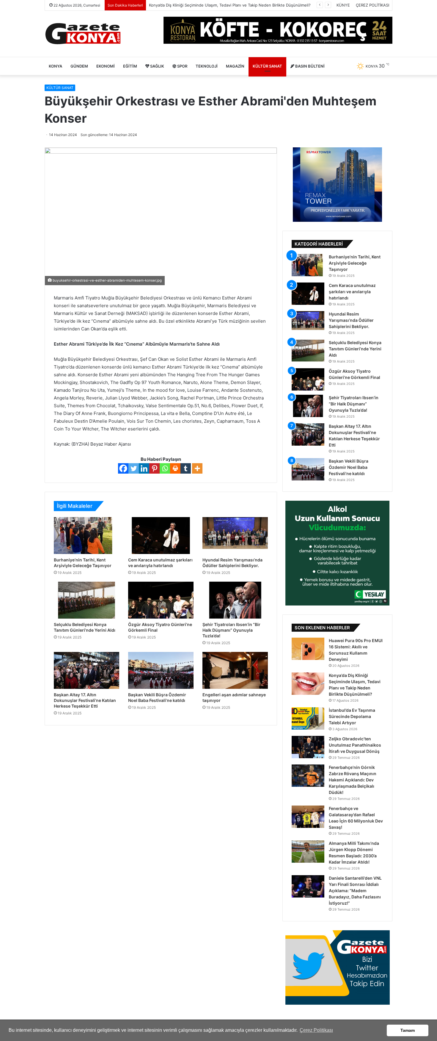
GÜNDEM (79, 66)
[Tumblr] (185, 468)
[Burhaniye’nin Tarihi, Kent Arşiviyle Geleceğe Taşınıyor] (86, 535)
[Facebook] (123, 468)
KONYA (55, 66)
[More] (197, 468)
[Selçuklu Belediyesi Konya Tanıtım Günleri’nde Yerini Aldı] (86, 600)
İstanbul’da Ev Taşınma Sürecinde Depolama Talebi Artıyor (352, 716)
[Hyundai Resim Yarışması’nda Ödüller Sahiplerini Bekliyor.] (235, 535)
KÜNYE (343, 5)
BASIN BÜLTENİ (309, 66)
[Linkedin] (144, 468)
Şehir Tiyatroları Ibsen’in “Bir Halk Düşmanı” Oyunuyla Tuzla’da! (231, 630)
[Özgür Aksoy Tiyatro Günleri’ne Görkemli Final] (161, 600)
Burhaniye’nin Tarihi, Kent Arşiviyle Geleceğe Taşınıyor (355, 263)
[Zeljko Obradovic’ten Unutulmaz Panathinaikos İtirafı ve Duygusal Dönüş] (308, 747)
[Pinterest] (154, 468)
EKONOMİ (105, 66)
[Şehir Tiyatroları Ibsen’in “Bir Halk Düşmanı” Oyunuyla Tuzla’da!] (235, 600)
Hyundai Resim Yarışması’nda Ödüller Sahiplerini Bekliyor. (351, 320)
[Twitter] (133, 468)
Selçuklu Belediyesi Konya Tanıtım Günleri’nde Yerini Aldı (355, 349)
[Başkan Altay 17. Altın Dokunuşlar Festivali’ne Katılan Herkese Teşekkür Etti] (86, 670)
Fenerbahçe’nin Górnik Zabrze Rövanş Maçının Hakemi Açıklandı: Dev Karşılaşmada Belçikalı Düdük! (352, 780)
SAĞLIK (156, 66)
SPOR (181, 66)
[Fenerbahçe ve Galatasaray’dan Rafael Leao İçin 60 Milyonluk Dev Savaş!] (308, 817)
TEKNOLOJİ (207, 66)
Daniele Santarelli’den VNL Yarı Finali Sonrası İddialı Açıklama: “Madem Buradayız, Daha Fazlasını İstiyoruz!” (355, 890)
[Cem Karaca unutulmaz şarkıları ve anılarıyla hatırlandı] (161, 535)
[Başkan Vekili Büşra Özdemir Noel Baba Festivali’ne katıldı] (161, 670)
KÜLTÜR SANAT (267, 66)
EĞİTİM (130, 66)
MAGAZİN (235, 66)
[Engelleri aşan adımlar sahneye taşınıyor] (235, 670)
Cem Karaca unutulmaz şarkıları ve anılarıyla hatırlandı (352, 291)
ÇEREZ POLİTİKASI (372, 5)
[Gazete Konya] (82, 34)
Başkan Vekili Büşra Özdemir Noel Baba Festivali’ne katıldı (348, 467)
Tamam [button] (407, 1030)
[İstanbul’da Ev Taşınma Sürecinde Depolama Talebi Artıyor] (308, 718)
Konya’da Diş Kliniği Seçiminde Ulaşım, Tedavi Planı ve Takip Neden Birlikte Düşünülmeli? (230, 5)
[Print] (175, 468)
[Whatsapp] (165, 468)
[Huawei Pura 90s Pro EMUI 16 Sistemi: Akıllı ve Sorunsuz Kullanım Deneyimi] (308, 649)
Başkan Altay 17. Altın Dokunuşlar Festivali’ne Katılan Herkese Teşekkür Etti (85, 700)
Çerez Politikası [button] (316, 1030)
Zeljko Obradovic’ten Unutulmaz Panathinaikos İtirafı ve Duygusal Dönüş (355, 745)
